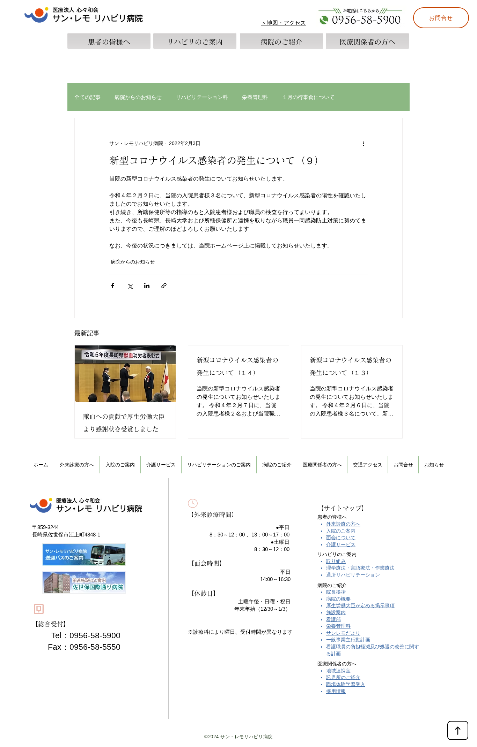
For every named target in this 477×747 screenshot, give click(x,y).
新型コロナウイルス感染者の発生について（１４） (237, 366)
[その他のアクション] (363, 143)
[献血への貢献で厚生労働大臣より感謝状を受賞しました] (125, 373)
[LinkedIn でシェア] (147, 285)
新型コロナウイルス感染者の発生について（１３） (350, 366)
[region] (109, 58)
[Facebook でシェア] (112, 285)
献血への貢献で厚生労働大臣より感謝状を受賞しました (124, 422)
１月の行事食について (308, 97)
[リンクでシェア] (164, 285)
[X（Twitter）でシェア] (129, 285)
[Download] (457, 730)
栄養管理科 (255, 97)
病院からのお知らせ (138, 97)
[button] (120, 464)
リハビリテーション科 (202, 97)
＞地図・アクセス (283, 23)
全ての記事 (87, 97)
